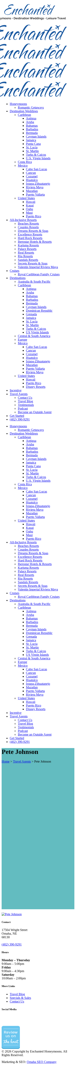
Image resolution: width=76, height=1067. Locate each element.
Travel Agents (22, 761)
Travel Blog (17, 994)
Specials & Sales (20, 998)
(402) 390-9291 (12, 944)
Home (6, 761)
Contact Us (17, 1001)
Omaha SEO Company (42, 1062)
